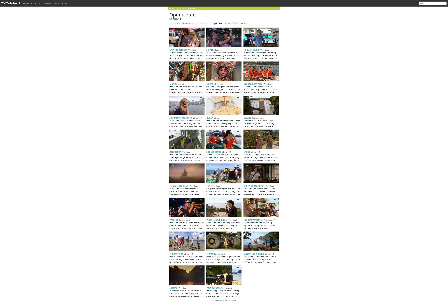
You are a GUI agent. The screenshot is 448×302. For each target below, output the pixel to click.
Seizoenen (27, 3)
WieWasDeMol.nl (10, 3)
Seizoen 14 (182, 8)
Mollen (37, 3)
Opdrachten (47, 3)
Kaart (56, 3)
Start (172, 8)
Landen (64, 3)
